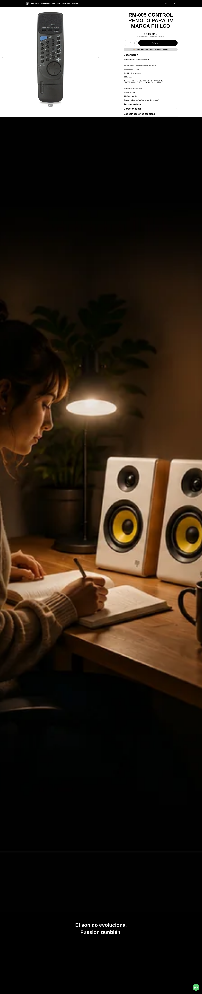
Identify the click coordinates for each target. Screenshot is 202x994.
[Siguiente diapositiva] (98, 57)
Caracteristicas (133, 108)
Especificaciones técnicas (139, 113)
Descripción (131, 54)
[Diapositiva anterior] (2, 57)
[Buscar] (166, 3)
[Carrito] (175, 3)
